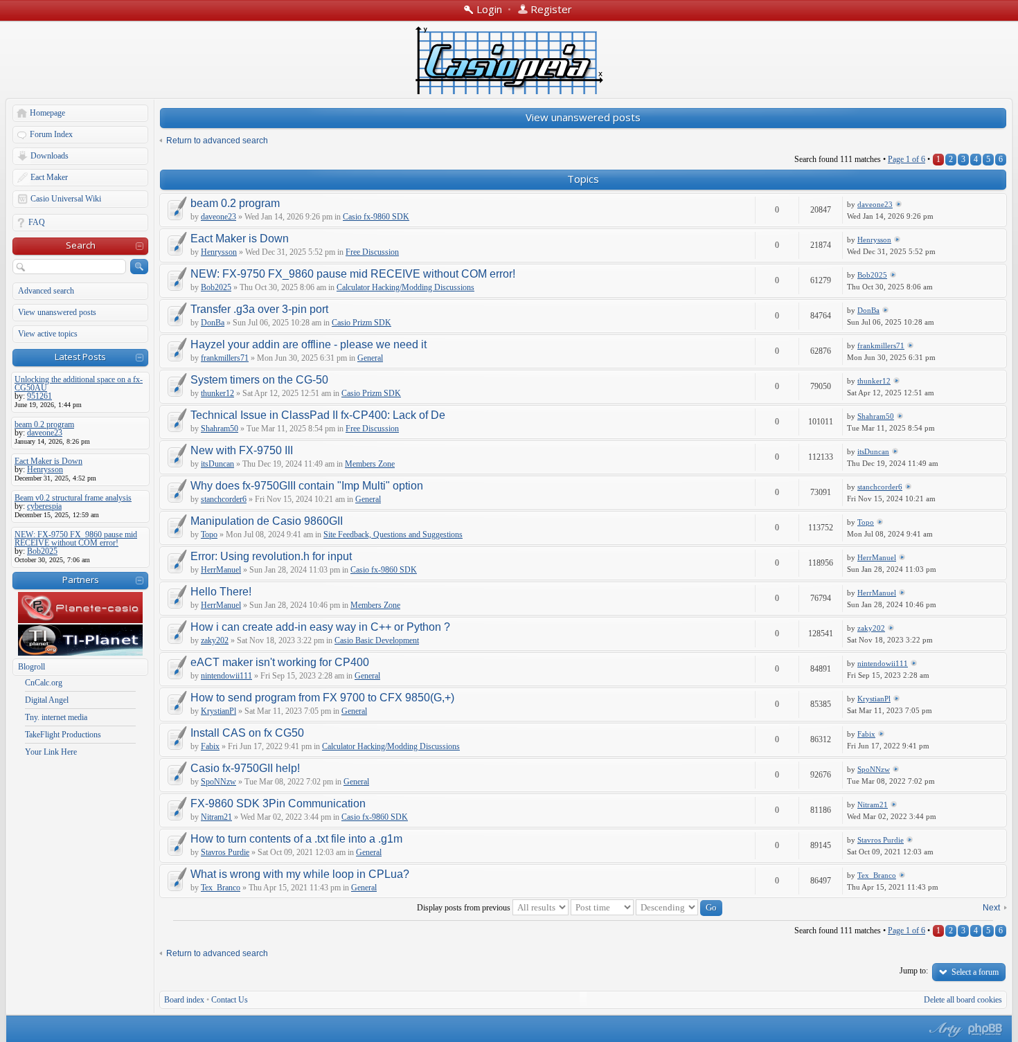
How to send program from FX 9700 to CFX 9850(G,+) (322, 697)
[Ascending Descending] (679, 908)
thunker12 (217, 393)
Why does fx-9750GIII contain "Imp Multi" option (306, 486)
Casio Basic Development (376, 640)
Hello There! (220, 592)
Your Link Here (51, 752)
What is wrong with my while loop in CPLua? (299, 874)
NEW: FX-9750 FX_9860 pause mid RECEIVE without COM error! (352, 274)
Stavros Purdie (225, 852)
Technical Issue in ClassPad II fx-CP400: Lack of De (317, 415)
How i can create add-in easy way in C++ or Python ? (320, 627)
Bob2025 (216, 287)
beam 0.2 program (235, 203)
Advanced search (46, 291)
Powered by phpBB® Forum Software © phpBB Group (985, 1029)
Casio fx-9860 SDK (376, 217)
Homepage (47, 113)
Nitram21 (216, 817)
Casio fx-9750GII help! (245, 768)
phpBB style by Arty (944, 1029)
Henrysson (219, 252)
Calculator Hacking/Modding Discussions (405, 287)
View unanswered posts (57, 312)
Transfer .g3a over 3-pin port (259, 309)
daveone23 (218, 217)
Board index (184, 1000)
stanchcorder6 (224, 499)
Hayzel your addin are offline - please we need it (308, 344)
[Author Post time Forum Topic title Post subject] (602, 908)
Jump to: (914, 971)
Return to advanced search (217, 140)
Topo (209, 534)
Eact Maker (49, 177)
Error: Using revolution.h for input (271, 556)
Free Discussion (372, 252)
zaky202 (215, 640)
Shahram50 (219, 428)
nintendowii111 (226, 676)
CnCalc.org (43, 683)
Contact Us (229, 1000)
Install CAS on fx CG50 (247, 733)
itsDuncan (217, 464)
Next (991, 908)
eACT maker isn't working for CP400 (279, 662)
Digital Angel (47, 700)
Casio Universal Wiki (65, 199)
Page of (906, 159)
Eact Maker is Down (239, 238)
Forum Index (51, 134)
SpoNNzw (218, 782)
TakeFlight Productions (63, 734)
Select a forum (975, 972)
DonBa (212, 322)
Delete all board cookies (963, 1000)
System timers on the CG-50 (259, 380)
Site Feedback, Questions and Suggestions (393, 534)
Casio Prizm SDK (361, 322)
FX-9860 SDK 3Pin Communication (278, 803)
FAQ (36, 222)
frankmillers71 (225, 358)
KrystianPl (218, 711)
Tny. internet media (56, 717)
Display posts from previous (464, 908)
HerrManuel (221, 570)
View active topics (48, 334)
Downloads (49, 156)
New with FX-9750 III (241, 450)
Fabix (210, 746)
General (370, 358)
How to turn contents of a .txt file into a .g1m (296, 839)
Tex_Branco (220, 887)
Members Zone (370, 464)
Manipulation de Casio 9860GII (266, 521)
